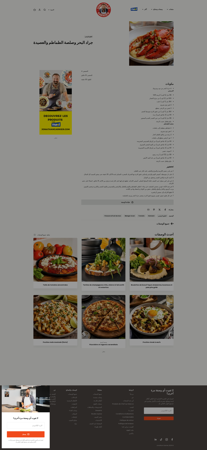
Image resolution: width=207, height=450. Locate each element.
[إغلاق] (6, 390)
